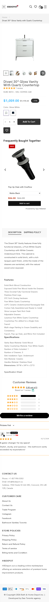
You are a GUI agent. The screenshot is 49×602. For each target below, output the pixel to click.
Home (5, 17)
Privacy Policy (8, 535)
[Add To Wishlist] (6, 130)
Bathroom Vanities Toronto (14, 522)
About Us (6, 501)
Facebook (6, 518)
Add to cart (24, 203)
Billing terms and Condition (14, 552)
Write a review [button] (25, 415)
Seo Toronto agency (31, 598)
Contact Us (7, 505)
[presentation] (5, 170)
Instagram (6, 514)
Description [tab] (14, 232)
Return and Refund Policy (13, 544)
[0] (40, 7)
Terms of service (9, 548)
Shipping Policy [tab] (32, 232)
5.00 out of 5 (31, 387)
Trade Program (9, 509)
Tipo (37, 209)
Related (42, 209)
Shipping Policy (9, 539)
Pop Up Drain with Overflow (20, 187)
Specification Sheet (13, 372)
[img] (6, 439)
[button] (5, 73)
